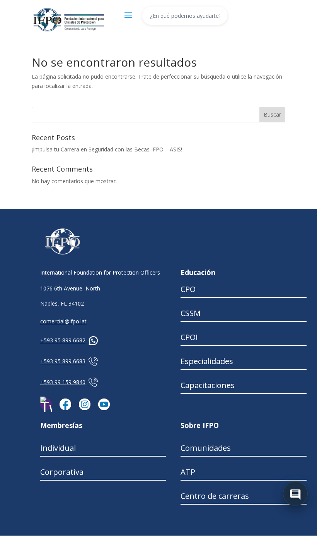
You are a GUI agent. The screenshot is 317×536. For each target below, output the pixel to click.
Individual (58, 448)
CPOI (189, 337)
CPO (188, 289)
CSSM (191, 313)
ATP (188, 472)
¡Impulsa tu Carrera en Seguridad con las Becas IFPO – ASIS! (107, 149)
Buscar (272, 114)
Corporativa (62, 472)
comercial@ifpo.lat (63, 321)
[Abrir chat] (295, 493)
